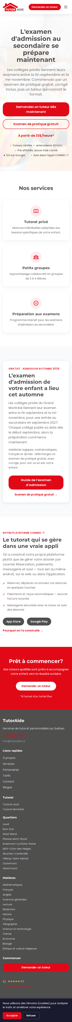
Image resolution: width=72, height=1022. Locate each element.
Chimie (7, 934)
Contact (8, 782)
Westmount (10, 868)
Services (8, 764)
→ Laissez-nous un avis (17, 987)
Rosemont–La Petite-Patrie (19, 844)
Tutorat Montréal (13, 809)
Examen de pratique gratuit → (36, 495)
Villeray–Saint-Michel (15, 858)
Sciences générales (15, 899)
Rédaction (9, 909)
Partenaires (11, 770)
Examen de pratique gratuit (36, 124)
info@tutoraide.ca (14, 741)
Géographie (10, 924)
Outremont (10, 863)
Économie (9, 939)
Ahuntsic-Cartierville (15, 853)
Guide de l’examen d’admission (36, 482)
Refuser (31, 1015)
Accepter (12, 1015)
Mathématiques (12, 885)
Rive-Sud (8, 829)
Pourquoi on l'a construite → (23, 630)
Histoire (7, 914)
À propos (9, 758)
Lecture (7, 904)
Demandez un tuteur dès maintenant (36, 109)
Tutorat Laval (11, 804)
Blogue (7, 787)
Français (8, 889)
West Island (10, 834)
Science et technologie (17, 929)
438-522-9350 (13, 736)
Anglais (7, 894)
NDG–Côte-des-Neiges (17, 848)
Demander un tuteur (45, 7)
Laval (6, 824)
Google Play (39, 622)
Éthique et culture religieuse (20, 948)
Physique (8, 919)
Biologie (7, 943)
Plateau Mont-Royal (15, 839)
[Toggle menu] (65, 7)
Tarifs (6, 776)
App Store (13, 622)
